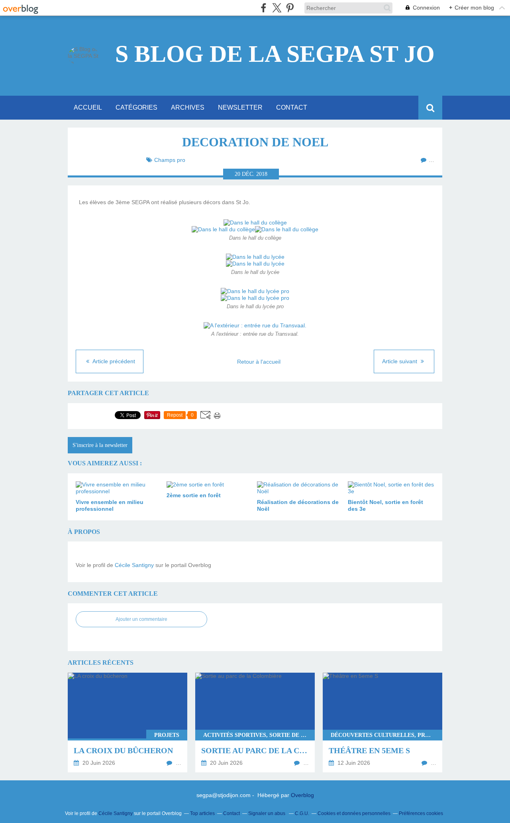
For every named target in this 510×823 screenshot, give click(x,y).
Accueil (88, 107)
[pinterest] (290, 7)
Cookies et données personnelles (354, 813)
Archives (187, 107)
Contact (291, 107)
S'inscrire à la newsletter (100, 445)
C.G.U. (302, 813)
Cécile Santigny (134, 565)
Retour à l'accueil (258, 361)
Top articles (202, 813)
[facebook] (264, 7)
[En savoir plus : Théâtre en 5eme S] (382, 722)
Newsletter (240, 107)
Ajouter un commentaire (141, 619)
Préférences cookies (421, 813)
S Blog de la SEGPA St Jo (275, 54)
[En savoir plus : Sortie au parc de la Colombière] (255, 722)
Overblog (302, 795)
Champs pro (169, 160)
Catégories (136, 107)
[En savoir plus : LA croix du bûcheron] (127, 722)
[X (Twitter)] (277, 7)
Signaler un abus (267, 813)
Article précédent (113, 361)
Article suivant (400, 361)
